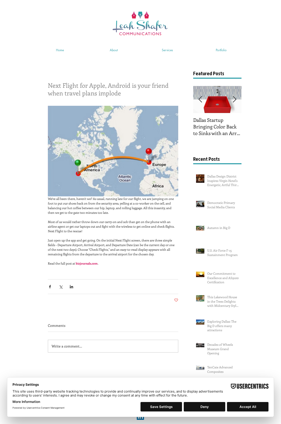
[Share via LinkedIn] (71, 287)
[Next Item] (234, 99)
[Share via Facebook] (50, 287)
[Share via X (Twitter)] (61, 287)
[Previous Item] (200, 99)
